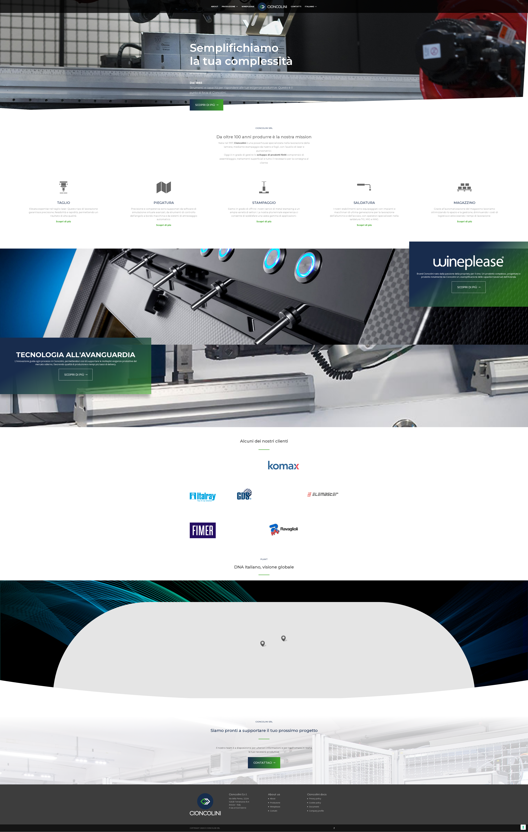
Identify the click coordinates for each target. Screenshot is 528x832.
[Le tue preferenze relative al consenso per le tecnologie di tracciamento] (523, 827)
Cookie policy (315, 802)
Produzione (228, 6)
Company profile (316, 810)
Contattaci (262, 762)
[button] (263, 644)
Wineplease (248, 6)
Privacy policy (315, 798)
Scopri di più (205, 105)
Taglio (63, 203)
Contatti (296, 6)
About (214, 6)
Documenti (314, 806)
